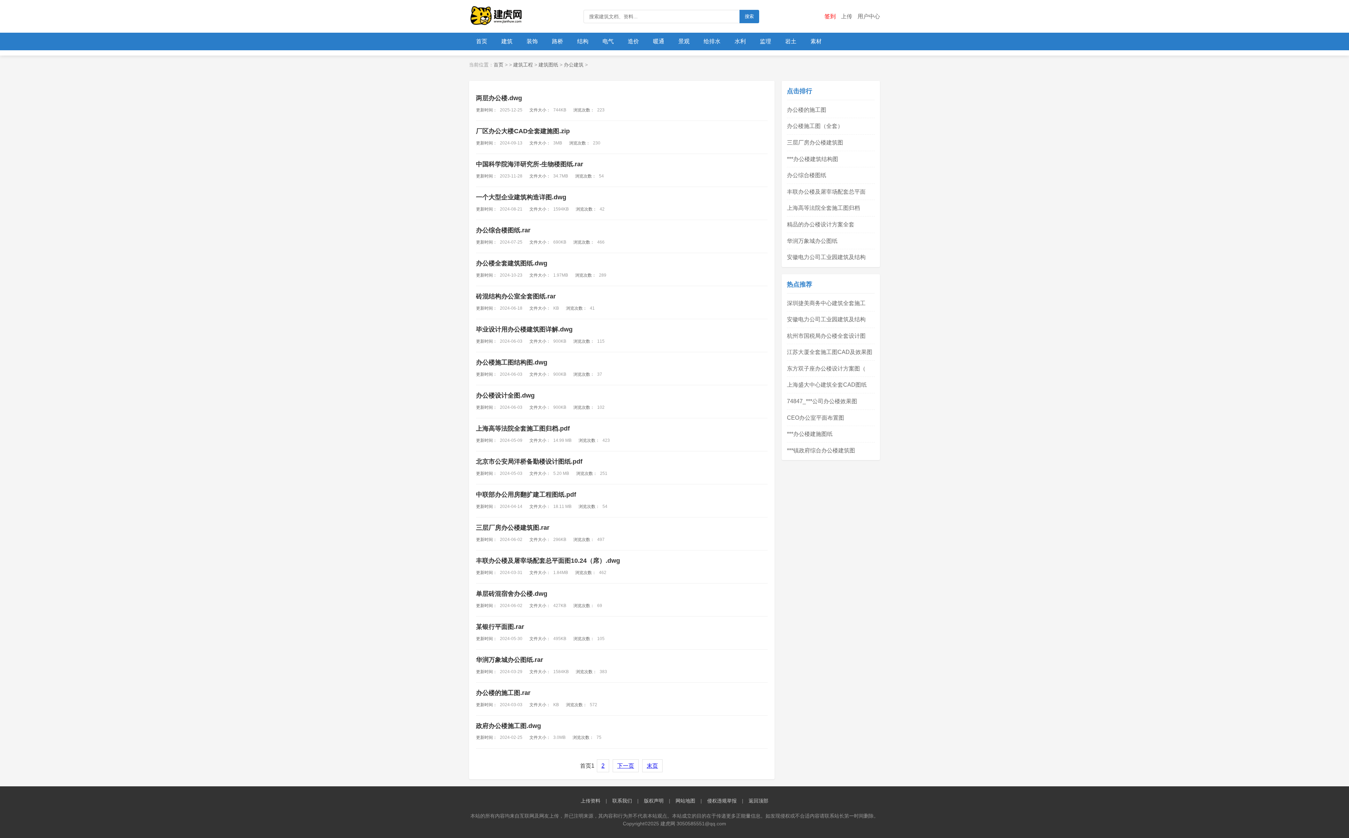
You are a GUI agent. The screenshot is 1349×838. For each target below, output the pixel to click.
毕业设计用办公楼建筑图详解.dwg (524, 329)
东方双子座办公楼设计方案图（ (826, 369)
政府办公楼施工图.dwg (508, 725)
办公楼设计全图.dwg (505, 395)
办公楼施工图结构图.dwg (511, 362)
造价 (633, 41)
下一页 (625, 766)
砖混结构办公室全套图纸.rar (516, 296)
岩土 (790, 41)
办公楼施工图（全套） (815, 126)
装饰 (532, 41)
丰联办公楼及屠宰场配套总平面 (826, 192)
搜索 (749, 16)
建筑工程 (523, 64)
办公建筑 (574, 64)
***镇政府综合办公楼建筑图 (821, 450)
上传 (846, 16)
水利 (740, 41)
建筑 (507, 41)
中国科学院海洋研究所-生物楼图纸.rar (529, 164)
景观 (684, 41)
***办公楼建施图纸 (810, 434)
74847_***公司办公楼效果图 (822, 401)
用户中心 (869, 16)
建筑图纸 (548, 64)
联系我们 (622, 801)
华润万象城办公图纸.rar (509, 659)
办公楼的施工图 (806, 110)
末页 (652, 766)
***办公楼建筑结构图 (812, 159)
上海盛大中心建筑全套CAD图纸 (827, 385)
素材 (816, 41)
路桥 (557, 41)
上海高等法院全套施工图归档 (823, 208)
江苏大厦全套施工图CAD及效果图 (829, 352)
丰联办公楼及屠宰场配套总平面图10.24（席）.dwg (548, 560)
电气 (608, 41)
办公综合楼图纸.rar (503, 230)
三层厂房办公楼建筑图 (815, 143)
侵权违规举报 (722, 801)
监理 (765, 41)
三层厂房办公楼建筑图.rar (512, 527)
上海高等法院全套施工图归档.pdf (523, 428)
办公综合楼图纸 (806, 175)
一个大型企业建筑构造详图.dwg (521, 197)
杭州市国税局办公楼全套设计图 (826, 336)
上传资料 (590, 801)
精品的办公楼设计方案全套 (820, 224)
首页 (481, 41)
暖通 (658, 41)
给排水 (712, 41)
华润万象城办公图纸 (812, 241)
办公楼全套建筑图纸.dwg (511, 263)
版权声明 (654, 801)
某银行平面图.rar (500, 626)
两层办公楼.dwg (499, 98)
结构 (582, 41)
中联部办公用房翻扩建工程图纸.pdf (526, 494)
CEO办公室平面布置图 (815, 418)
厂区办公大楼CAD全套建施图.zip (523, 131)
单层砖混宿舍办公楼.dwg (511, 593)
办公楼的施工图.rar (503, 692)
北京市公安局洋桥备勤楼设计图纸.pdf (529, 461)
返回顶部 (758, 801)
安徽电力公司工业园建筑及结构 (826, 257)
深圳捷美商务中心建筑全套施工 (826, 303)
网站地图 (685, 801)
